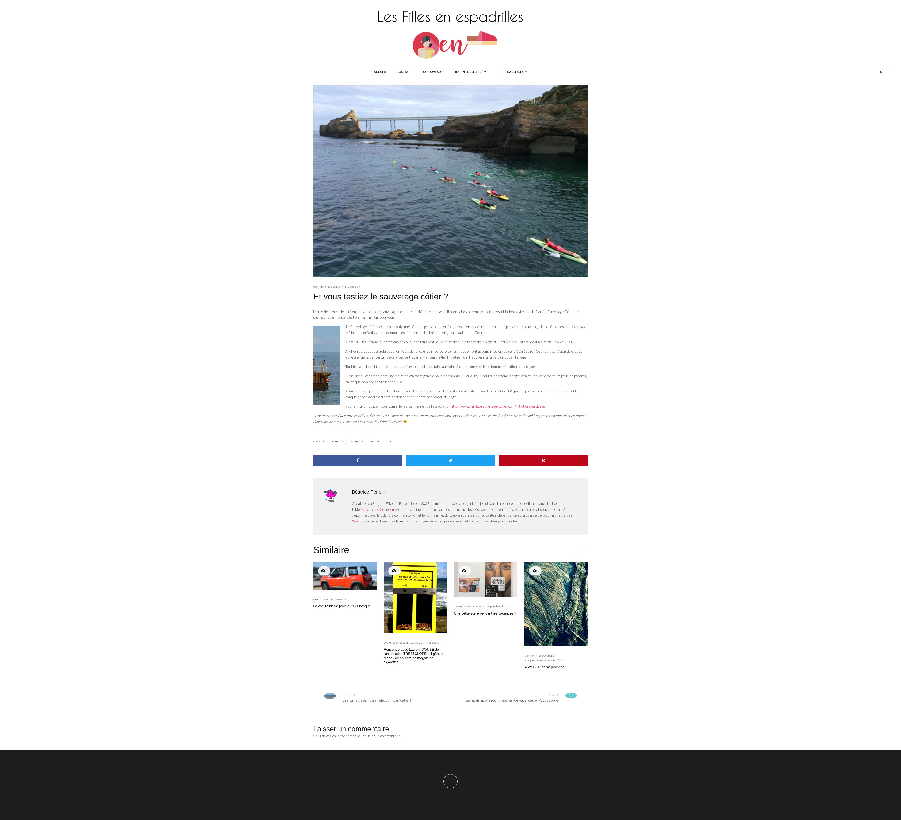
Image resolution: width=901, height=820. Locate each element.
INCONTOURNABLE (468, 71)
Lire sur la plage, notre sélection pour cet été (377, 697)
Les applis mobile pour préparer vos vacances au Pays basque (511, 697)
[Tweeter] (450, 460)
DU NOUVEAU (431, 71)
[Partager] (357, 460)
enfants (358, 442)
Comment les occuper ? (328, 286)
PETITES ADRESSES (510, 71)
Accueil (380, 71)
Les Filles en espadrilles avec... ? (404, 642)
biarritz (339, 442)
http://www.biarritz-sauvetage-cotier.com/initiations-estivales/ (499, 406)
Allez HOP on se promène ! (545, 667)
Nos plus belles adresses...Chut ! (544, 660)
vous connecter (344, 736)
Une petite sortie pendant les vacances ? (485, 613)
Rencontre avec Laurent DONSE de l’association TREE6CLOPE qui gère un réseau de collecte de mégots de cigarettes (414, 655)
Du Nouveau (321, 599)
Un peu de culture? (497, 606)
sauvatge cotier (382, 442)
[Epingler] (543, 460)
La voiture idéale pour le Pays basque (341, 606)
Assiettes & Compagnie (379, 509)
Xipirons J (359, 521)
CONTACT (404, 71)
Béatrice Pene (366, 492)
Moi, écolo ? (352, 286)
